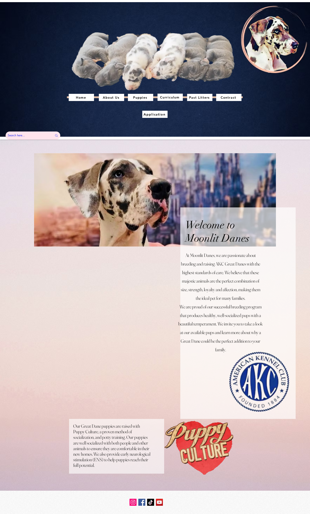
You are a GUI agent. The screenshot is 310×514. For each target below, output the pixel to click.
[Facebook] (141, 502)
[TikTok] (150, 502)
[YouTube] (159, 502)
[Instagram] (133, 502)
